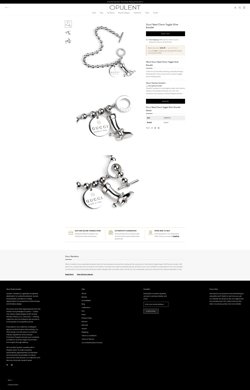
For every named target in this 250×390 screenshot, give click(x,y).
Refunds (85, 325)
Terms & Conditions (89, 335)
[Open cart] (244, 7)
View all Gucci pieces (85, 274)
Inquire (165, 101)
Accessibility (86, 300)
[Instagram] (12, 365)
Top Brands (110, 13)
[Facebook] (152, 128)
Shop (101, 13)
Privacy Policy (87, 318)
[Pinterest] (159, 128)
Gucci (166, 122)
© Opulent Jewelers (13, 385)
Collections (86, 307)
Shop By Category (124, 13)
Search (84, 328)
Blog (83, 304)
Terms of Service (88, 339)
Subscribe (151, 311)
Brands (84, 297)
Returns (84, 321)
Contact (155, 13)
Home (94, 13)
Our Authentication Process (92, 343)
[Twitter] (155, 128)
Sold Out (165, 34)
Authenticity (137, 13)
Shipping (85, 332)
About (147, 13)
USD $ (6, 7)
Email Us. (176, 236)
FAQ (83, 311)
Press (84, 314)
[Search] (240, 7)
